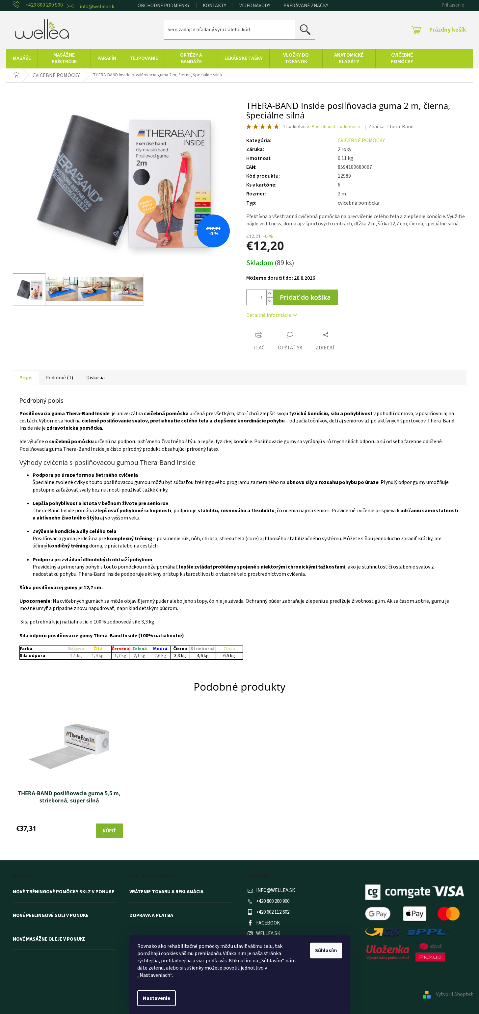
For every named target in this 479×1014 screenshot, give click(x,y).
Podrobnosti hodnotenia (336, 127)
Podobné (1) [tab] (59, 377)
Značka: (390, 126)
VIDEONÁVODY (254, 5)
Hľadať (307, 29)
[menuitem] (22, 58)
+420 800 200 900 (272, 901)
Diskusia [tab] (95, 377)
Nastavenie (156, 998)
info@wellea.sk (275, 890)
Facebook (268, 923)
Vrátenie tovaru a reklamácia (166, 892)
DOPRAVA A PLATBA (151, 915)
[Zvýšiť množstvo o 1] (269, 293)
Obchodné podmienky (164, 5)
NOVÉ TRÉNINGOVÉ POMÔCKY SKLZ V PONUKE (63, 892)
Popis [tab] (25, 377)
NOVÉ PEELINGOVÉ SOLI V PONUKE (51, 915)
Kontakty (214, 5)
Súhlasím (326, 950)
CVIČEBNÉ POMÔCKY (361, 140)
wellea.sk (268, 933)
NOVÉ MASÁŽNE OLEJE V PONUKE (49, 939)
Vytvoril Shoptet (454, 994)
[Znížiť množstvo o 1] (269, 301)
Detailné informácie (268, 315)
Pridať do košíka (305, 297)
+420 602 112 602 (272, 912)
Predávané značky (305, 5)
